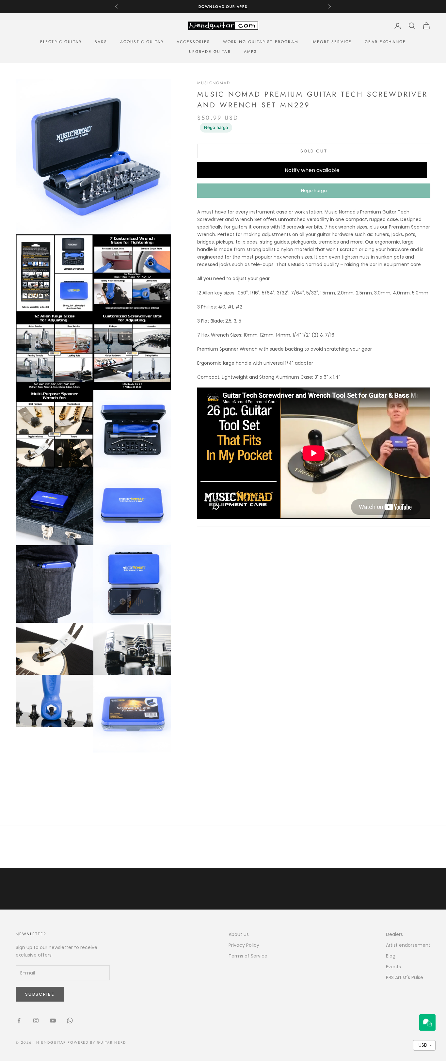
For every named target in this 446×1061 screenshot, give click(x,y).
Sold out (313, 151)
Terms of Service (248, 956)
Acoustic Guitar (142, 42)
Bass (101, 42)
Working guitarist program (260, 42)
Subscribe (40, 994)
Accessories (193, 42)
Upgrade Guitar (210, 52)
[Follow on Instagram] (36, 1020)
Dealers (394, 934)
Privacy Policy (244, 945)
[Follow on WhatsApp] (70, 1020)
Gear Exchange (385, 42)
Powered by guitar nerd (97, 1042)
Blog (390, 956)
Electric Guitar (61, 42)
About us (239, 934)
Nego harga (216, 127)
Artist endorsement (408, 945)
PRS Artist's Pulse (404, 977)
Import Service (331, 42)
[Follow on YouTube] (53, 1020)
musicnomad (214, 83)
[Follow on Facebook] (19, 1020)
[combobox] (424, 1045)
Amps (250, 52)
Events (393, 966)
